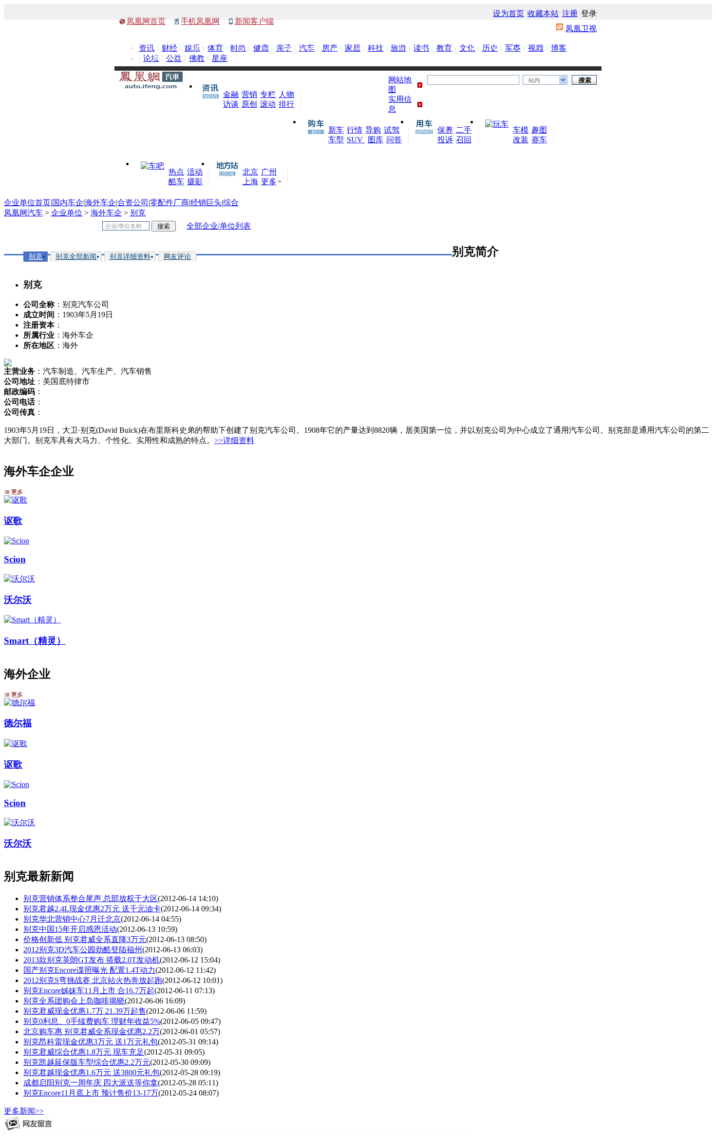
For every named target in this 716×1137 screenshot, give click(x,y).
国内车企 (67, 202)
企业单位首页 (27, 202)
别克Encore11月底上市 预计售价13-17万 (90, 1093)
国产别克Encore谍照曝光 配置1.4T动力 (89, 970)
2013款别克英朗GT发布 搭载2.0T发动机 (91, 960)
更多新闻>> (24, 1111)
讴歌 (13, 521)
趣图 (539, 130)
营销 (249, 94)
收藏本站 (543, 13)
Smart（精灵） (35, 641)
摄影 (195, 181)
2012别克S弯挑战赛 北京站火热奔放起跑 (92, 980)
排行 (286, 104)
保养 (445, 130)
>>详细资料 (234, 440)
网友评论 (177, 256)
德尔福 (18, 723)
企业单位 (66, 213)
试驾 (391, 130)
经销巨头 (206, 202)
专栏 (268, 94)
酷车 (176, 181)
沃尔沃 (18, 600)
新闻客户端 (254, 21)
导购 (373, 130)
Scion (15, 559)
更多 (269, 181)
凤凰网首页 (146, 21)
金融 (231, 94)
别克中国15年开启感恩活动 (70, 929)
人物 (286, 94)
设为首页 (508, 13)
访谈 (231, 104)
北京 (250, 172)
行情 (354, 130)
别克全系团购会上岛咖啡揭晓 (74, 1001)
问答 (394, 139)
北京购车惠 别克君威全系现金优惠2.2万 (91, 1031)
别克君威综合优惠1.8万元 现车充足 (83, 1052)
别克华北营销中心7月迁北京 (72, 919)
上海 (250, 181)
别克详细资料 (130, 256)
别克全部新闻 (76, 256)
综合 (231, 202)
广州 (269, 172)
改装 (520, 139)
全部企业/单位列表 (219, 226)
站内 (534, 80)
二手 (463, 130)
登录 (589, 13)
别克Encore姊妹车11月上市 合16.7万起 (88, 990)
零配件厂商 (169, 202)
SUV (356, 139)
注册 (570, 13)
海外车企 (100, 202)
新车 (336, 130)
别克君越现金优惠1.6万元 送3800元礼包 (91, 1072)
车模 (520, 130)
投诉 (445, 139)
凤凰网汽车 (23, 213)
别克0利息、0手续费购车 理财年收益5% (91, 1021)
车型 (336, 139)
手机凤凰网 (200, 21)
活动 (195, 172)
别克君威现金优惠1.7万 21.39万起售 (84, 1011)
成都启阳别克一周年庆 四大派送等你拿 (90, 1083)
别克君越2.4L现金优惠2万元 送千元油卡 (92, 909)
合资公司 (133, 202)
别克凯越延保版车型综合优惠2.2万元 (86, 1062)
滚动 (268, 104)
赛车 (539, 139)
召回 (463, 139)
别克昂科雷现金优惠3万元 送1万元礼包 (90, 1042)
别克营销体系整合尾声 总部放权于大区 (90, 898)
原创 (249, 104)
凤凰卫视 (581, 28)
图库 (375, 139)
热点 (176, 172)
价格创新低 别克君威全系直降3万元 (84, 939)
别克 (138, 213)
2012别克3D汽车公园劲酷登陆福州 (82, 949)
